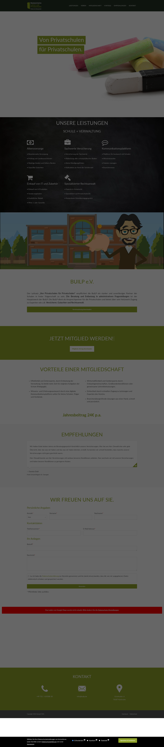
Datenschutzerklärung (49, 742)
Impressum (30, 744)
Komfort (92, 741)
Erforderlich (78, 741)
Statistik (104, 741)
